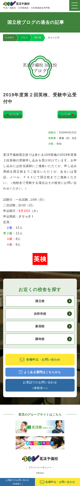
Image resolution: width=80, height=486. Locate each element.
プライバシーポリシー (40, 467)
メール (15, 177)
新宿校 (40, 326)
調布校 (40, 339)
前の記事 (13, 114)
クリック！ (26, 216)
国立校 (37, 37)
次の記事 (67, 114)
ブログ (24, 37)
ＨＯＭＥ (9, 37)
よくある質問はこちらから (42, 372)
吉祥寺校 (40, 313)
